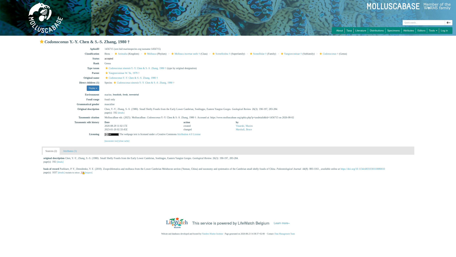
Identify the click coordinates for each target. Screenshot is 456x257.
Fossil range (92, 99)
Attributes (408, 30)
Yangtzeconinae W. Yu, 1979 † (124, 73)
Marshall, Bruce (244, 129)
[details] (121, 113)
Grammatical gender (88, 104)
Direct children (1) (89, 82)
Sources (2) (51, 151)
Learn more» (282, 223)
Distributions (377, 30)
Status (95, 58)
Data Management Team (284, 234)
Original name (91, 78)
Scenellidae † (259, 53)
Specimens (393, 30)
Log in (444, 30)
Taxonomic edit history (86, 122)
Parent (95, 73)
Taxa (349, 30)
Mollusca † (187, 53)
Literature (360, 30)
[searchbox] (424, 22)
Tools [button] (432, 30)
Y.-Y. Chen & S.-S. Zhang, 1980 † (137, 68)
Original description (88, 109)
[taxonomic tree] (112, 141)
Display (92, 88)
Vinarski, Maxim (244, 126)
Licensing (94, 134)
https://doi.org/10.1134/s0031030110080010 (363, 169)
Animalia (122, 53)
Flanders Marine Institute (212, 234)
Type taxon (93, 68)
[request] (88, 172)
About (339, 30)
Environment (92, 94)
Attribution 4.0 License (189, 134)
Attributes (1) (70, 151)
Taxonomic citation (89, 117)
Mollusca (151, 53)
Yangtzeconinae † (293, 53)
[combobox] (424, 22)
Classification (92, 53)
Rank (96, 63)
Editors (421, 30)
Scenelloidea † (223, 53)
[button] (42, 41)
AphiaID (94, 49)
